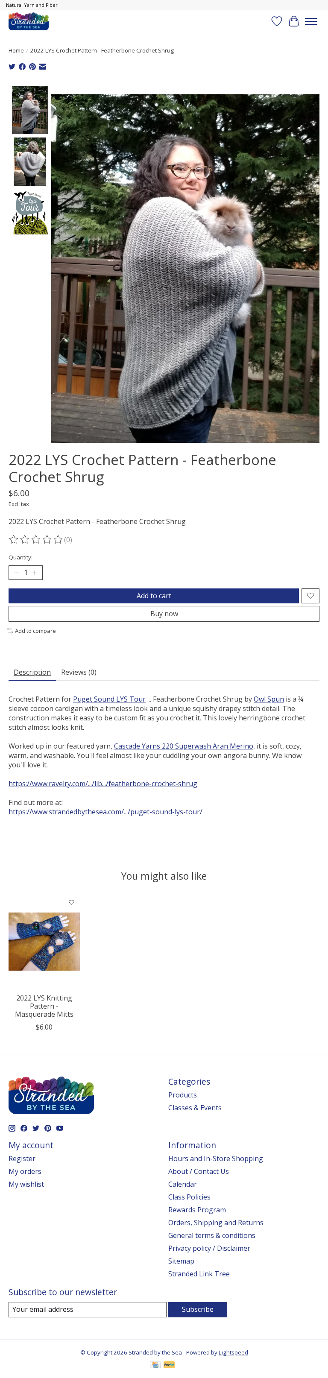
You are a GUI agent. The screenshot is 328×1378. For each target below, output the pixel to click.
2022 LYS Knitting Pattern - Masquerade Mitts (44, 1006)
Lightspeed (233, 1352)
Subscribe (198, 1309)
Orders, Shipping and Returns (216, 1222)
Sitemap (181, 1261)
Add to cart (154, 595)
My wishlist (26, 1184)
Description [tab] (32, 672)
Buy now (164, 613)
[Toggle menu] (310, 21)
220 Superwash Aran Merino (183, 746)
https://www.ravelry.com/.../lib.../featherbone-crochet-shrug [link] (103, 783)
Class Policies (189, 1197)
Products (182, 1095)
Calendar (182, 1184)
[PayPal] (169, 1365)
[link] (109, 699)
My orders (25, 1171)
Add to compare (35, 631)
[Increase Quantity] (34, 572)
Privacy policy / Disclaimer (209, 1248)
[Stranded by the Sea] (29, 21)
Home (16, 50)
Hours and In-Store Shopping (215, 1158)
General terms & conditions (211, 1235)
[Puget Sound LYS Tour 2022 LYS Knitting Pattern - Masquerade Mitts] (44, 941)
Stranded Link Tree (199, 1274)
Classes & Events (195, 1107)
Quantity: (20, 557)
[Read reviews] (36, 540)
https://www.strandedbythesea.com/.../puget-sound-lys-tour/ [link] (105, 811)
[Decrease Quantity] (16, 572)
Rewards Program (197, 1209)
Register (22, 1158)
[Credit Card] (155, 1365)
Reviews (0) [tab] (79, 672)
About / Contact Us (198, 1171)
